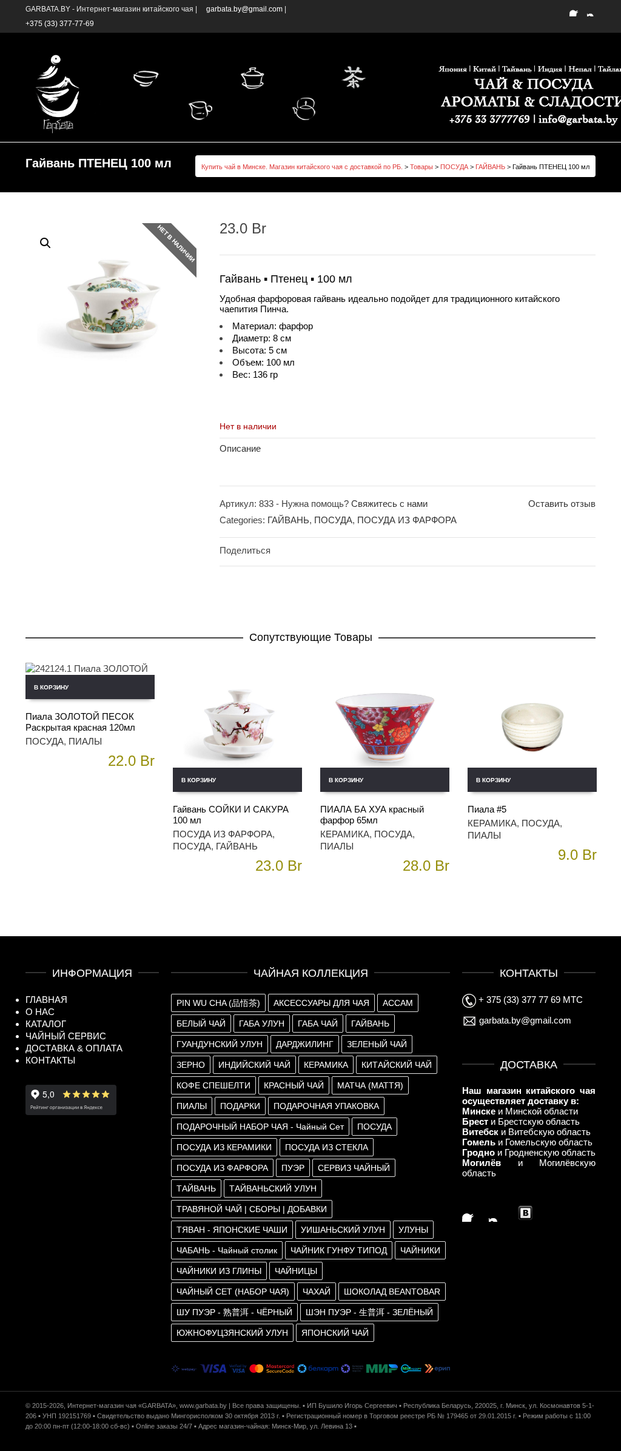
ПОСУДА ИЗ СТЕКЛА (326, 1147)
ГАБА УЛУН (261, 1023)
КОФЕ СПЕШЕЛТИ (213, 1085)
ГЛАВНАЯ (46, 999)
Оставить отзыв (562, 503)
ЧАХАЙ (317, 1291)
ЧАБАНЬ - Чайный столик (226, 1250)
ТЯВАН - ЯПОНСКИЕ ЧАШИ (231, 1230)
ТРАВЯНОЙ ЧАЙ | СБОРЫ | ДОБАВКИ (251, 1209)
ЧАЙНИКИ (420, 1250)
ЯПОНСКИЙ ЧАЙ (335, 1333)
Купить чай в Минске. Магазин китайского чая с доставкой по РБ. (302, 166)
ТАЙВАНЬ (196, 1188)
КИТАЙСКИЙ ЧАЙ (396, 1065)
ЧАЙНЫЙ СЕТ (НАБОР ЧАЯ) (232, 1291)
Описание (240, 448)
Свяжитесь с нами (389, 503)
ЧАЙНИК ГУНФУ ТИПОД (338, 1250)
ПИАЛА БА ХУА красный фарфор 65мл (372, 814)
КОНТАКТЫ (50, 1060)
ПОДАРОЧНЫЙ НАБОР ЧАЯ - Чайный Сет (260, 1126)
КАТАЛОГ (45, 1024)
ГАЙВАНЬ (490, 166)
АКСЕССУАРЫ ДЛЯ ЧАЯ (321, 1003)
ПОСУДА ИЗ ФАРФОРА (407, 520)
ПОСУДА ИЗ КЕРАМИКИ (224, 1147)
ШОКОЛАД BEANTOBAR (392, 1291)
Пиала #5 (487, 809)
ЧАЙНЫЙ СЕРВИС (65, 1036)
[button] (45, 243)
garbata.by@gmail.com (524, 1020)
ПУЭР (292, 1168)
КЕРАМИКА (344, 834)
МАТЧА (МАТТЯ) (370, 1085)
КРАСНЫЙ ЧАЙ (294, 1085)
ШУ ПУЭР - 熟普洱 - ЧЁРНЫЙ (234, 1312)
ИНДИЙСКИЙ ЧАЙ (254, 1065)
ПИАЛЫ (85, 741)
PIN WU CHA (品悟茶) (218, 1003)
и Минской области (520, 1111)
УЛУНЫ (413, 1230)
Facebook (576, 9)
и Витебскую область (526, 1132)
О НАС (40, 1012)
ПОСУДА (454, 166)
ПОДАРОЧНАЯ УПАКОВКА (326, 1106)
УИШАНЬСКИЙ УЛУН (343, 1230)
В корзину (51, 687)
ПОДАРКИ (240, 1106)
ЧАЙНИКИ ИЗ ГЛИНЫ (218, 1271)
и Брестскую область (521, 1121)
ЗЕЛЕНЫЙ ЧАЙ (377, 1044)
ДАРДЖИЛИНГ (305, 1044)
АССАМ (398, 1003)
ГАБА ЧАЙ (318, 1023)
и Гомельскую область (527, 1142)
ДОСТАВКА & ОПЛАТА (74, 1048)
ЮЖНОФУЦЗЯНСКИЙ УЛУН (232, 1333)
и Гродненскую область (529, 1152)
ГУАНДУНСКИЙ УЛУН (219, 1044)
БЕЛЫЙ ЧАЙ (201, 1023)
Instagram (594, 9)
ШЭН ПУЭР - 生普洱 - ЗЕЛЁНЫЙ (369, 1312)
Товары (421, 166)
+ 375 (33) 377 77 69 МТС (529, 999)
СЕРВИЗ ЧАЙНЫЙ (354, 1168)
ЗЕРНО (190, 1065)
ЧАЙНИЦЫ (296, 1271)
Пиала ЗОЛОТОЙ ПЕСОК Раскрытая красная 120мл (80, 721)
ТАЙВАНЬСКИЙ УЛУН (273, 1188)
